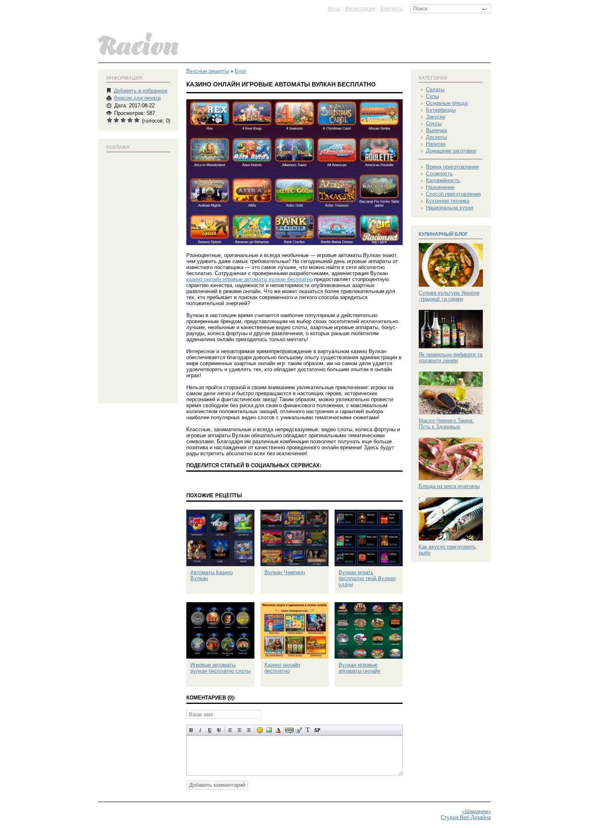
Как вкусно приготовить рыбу (447, 550)
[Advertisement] (138, 276)
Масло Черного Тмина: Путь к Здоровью (446, 424)
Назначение (440, 187)
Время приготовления (452, 167)
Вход (334, 9)
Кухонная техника (447, 201)
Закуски (435, 117)
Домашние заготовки (451, 151)
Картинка (269, 730)
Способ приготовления (453, 194)
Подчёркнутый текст (209, 730)
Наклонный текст (200, 730)
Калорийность (443, 180)
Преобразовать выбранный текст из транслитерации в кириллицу (308, 730)
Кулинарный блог (443, 234)
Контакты (391, 9)
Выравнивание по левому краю (230, 730)
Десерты (436, 137)
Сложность (439, 174)
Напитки (436, 144)
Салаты (435, 89)
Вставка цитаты (298, 730)
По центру (239, 730)
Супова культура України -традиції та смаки (449, 296)
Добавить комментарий (217, 785)
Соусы (434, 124)
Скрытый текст (289, 730)
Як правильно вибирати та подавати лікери (450, 358)
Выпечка (436, 130)
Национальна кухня (449, 208)
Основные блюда (447, 103)
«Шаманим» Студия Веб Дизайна (466, 814)
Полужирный (191, 730)
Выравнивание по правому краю (248, 730)
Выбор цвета (278, 730)
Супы (432, 96)
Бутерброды (441, 110)
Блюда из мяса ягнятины (449, 486)
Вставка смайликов (259, 730)
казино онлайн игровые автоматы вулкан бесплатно (249, 279)
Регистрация (360, 9)
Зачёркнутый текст (219, 730)
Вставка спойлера (317, 730)
